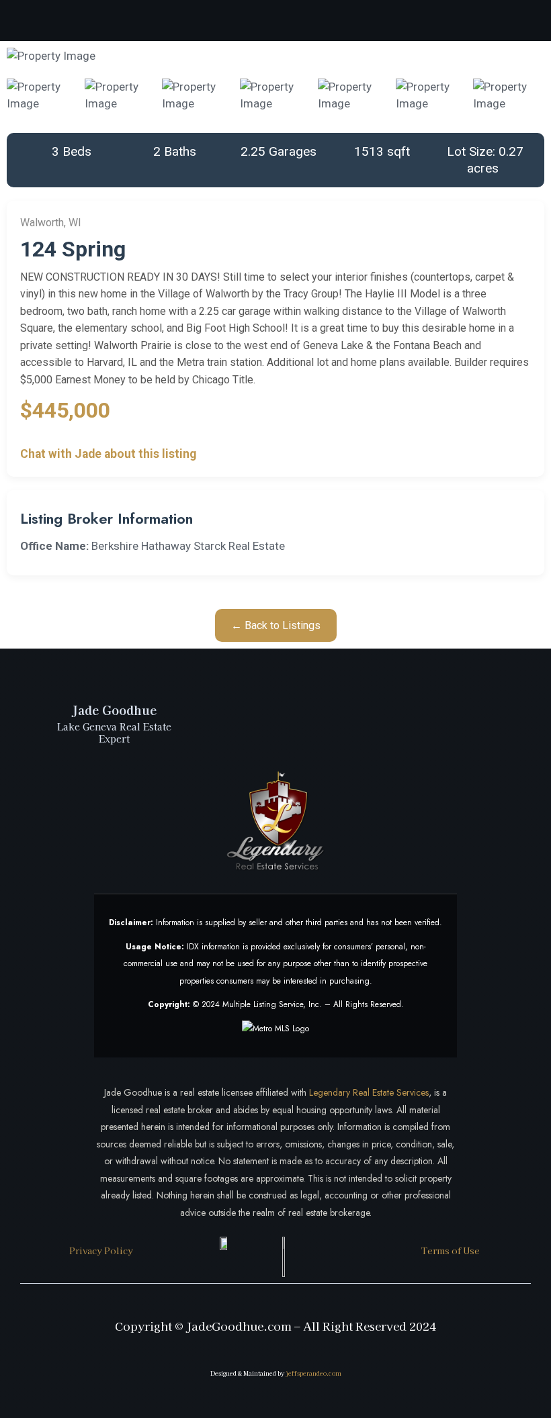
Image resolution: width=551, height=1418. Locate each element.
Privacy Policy (101, 1250)
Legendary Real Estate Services (369, 1092)
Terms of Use (450, 1250)
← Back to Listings (276, 625)
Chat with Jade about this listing (108, 454)
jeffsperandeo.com (313, 1373)
